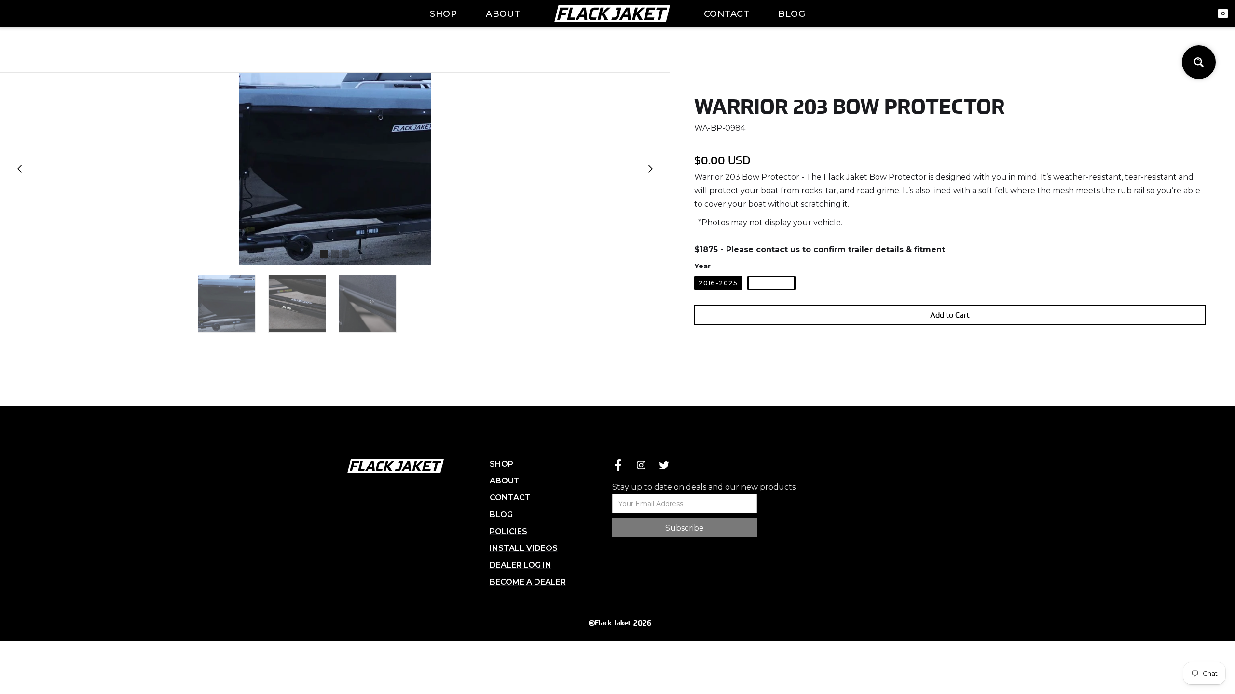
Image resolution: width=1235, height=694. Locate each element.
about (503, 14)
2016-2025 (718, 283)
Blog (791, 14)
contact (727, 14)
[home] (612, 13)
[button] (19, 169)
